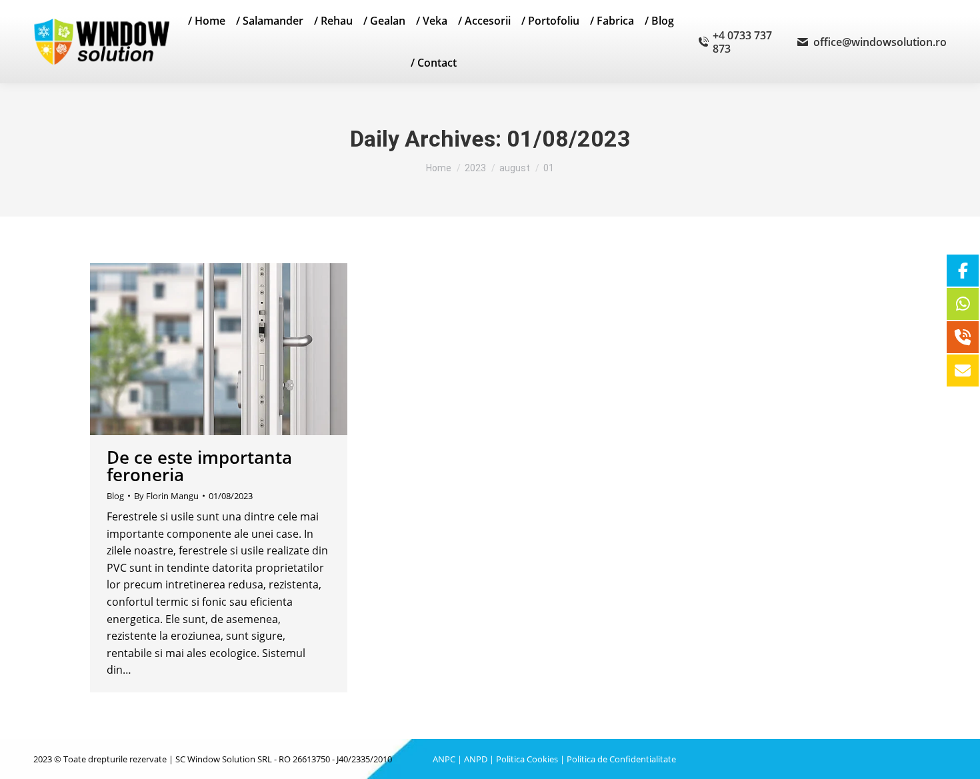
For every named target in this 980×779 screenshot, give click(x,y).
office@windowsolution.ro (880, 42)
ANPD (475, 759)
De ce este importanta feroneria (199, 465)
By (166, 496)
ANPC (444, 759)
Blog (115, 496)
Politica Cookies (527, 759)
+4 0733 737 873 (742, 42)
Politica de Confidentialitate (621, 759)
